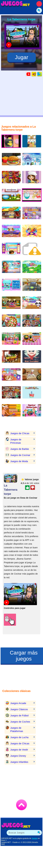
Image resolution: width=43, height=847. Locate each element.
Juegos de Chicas (19, 433)
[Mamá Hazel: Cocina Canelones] (31, 215)
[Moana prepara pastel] (11, 304)
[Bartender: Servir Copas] (31, 358)
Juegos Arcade (18, 703)
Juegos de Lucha (19, 737)
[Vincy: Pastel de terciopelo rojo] (11, 232)
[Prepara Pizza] (11, 322)
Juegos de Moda (19, 461)
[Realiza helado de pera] (31, 232)
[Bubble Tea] (31, 394)
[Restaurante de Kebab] (31, 286)
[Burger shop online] (11, 161)
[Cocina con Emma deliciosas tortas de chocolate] (31, 179)
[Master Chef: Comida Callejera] (11, 215)
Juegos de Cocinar (20, 455)
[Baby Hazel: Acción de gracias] (11, 340)
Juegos (34, 838)
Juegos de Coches (20, 721)
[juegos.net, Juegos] (15, 4)
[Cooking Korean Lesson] (31, 340)
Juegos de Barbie (19, 449)
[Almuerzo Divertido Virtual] (31, 376)
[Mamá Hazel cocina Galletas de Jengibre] (31, 412)
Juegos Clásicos (19, 709)
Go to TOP (21, 804)
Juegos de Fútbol (19, 715)
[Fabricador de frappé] (31, 268)
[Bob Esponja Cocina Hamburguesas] (31, 143)
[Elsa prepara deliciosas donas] (11, 250)
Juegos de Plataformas (16, 729)
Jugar (21, 57)
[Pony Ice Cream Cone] (11, 286)
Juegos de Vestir (19, 749)
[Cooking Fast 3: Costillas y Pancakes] (31, 322)
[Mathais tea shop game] (11, 412)
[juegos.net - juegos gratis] (16, 825)
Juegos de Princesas (15, 441)
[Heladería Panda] (31, 304)
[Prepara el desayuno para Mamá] (11, 197)
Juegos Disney (18, 755)
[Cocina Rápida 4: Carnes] (11, 394)
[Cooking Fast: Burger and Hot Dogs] (31, 250)
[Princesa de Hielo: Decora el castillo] (31, 161)
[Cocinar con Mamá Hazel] (11, 376)
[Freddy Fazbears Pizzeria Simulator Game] (11, 179)
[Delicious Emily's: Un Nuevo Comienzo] (11, 268)
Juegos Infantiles (19, 762)
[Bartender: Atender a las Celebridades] (11, 358)
